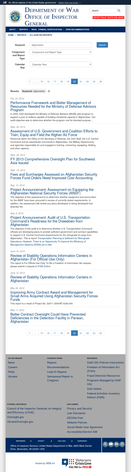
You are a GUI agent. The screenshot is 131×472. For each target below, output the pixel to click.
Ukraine (12, 376)
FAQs (11, 371)
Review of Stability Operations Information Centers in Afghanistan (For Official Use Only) (51, 257)
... (35, 81)
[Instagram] (122, 444)
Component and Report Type (18, 55)
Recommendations (58, 367)
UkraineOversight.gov (20, 421)
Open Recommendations (77, 29)
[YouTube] (111, 444)
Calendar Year (20, 66)
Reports (23, 29)
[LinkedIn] (116, 444)
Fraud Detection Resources (103, 375)
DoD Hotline (94, 388)
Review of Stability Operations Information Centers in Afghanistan (51, 278)
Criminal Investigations (50, 29)
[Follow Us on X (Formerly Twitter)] (105, 444)
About (12, 29)
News (34, 29)
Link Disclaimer (76, 413)
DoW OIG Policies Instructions (105, 362)
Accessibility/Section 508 (82, 431)
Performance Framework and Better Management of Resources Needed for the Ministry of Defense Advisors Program (53, 106)
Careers (13, 367)
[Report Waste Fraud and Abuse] (108, 17)
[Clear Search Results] (65, 91)
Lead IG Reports (57, 371)
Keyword (20, 44)
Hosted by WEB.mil (45, 463)
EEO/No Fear (75, 417)
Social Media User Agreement (85, 427)
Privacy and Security (79, 408)
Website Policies (77, 422)
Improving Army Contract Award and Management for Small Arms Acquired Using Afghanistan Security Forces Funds (54, 295)
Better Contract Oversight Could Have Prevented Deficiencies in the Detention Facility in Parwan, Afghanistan (47, 317)
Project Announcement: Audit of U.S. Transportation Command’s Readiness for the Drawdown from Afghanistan (50, 221)
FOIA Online (44, 266)
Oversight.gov (15, 417)
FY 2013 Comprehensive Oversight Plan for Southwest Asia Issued (52, 160)
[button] (69, 2)
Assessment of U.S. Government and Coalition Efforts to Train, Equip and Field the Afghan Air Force (53, 132)
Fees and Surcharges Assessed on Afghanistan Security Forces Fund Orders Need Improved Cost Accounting (53, 175)
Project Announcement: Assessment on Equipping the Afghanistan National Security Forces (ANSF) (52, 191)
